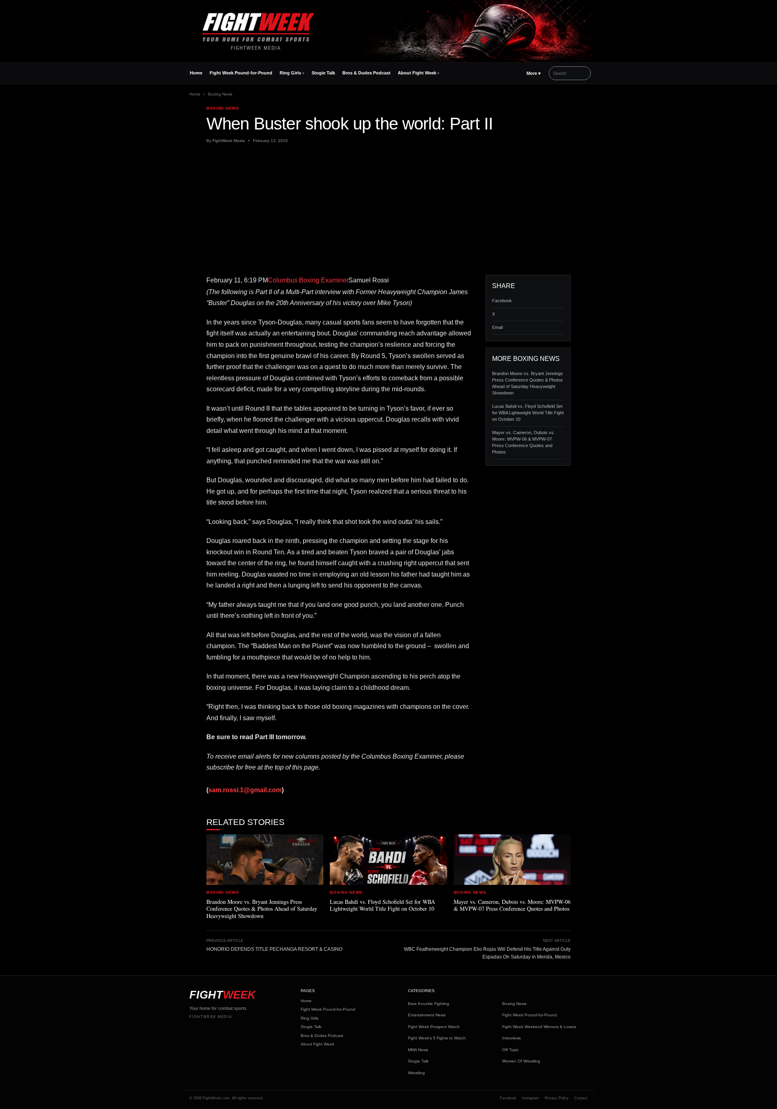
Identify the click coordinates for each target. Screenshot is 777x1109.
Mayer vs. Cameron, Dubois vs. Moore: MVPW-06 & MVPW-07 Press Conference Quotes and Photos (523, 442)
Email (497, 327)
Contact (581, 1098)
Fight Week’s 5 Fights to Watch (437, 1038)
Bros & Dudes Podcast (366, 72)
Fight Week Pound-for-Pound (241, 72)
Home (196, 72)
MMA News (418, 1050)
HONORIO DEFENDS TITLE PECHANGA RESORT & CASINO (274, 949)
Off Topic (510, 1050)
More (533, 73)
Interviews (511, 1038)
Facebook (502, 300)
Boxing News (220, 94)
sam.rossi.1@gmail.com (245, 790)
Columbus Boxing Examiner (308, 280)
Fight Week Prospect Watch (434, 1026)
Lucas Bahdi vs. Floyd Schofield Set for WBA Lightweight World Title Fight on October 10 (528, 413)
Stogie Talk (323, 72)
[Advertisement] (388, 209)
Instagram (530, 1098)
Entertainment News (427, 1015)
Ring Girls (290, 72)
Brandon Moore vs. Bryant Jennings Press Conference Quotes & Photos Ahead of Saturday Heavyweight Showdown (527, 383)
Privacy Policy (557, 1098)
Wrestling (416, 1073)
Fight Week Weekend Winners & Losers (539, 1026)
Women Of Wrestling (521, 1061)
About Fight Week (417, 72)
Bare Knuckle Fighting (428, 1003)
